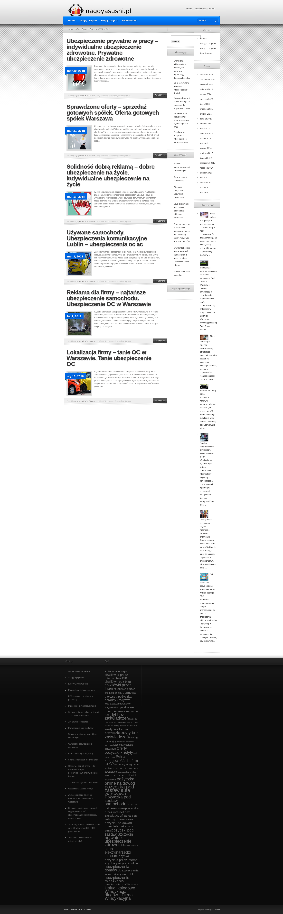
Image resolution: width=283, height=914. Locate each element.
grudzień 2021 (206, 109)
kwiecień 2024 (206, 89)
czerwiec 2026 (206, 74)
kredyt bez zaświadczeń (117, 716)
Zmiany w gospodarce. (78, 722)
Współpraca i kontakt (205, 9)
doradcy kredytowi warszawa (117, 701)
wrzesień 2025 (206, 84)
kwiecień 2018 (206, 133)
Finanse (71, 20)
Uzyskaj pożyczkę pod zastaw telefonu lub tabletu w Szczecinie (181, 211)
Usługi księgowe (120, 888)
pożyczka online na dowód (120, 781)
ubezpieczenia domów (117, 868)
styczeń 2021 (206, 114)
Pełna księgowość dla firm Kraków (121, 760)
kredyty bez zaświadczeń (122, 734)
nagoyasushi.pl (80, 95)
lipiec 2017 (205, 178)
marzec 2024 (205, 94)
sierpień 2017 (206, 173)
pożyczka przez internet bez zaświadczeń (122, 811)
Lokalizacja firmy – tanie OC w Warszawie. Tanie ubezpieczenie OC (108, 358)
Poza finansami (129, 20)
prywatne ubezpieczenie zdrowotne (118, 841)
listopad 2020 (206, 119)
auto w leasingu (116, 671)
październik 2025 (207, 79)
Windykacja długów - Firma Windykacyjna (119, 895)
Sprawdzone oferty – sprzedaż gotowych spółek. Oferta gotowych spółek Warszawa (112, 112)
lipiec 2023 (205, 104)
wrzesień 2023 (206, 99)
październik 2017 (207, 163)
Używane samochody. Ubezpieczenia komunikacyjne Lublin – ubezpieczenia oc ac (106, 238)
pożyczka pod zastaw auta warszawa (119, 790)
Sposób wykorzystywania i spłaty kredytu (182, 167)
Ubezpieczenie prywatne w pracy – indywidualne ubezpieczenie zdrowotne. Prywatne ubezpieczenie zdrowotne (112, 49)
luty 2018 (204, 143)
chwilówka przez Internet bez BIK (116, 676)
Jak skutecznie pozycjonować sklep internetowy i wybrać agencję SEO (182, 120)
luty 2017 (204, 192)
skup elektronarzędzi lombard (118, 852)
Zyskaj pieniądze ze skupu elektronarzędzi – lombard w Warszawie (81, 798)
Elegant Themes (213, 910)
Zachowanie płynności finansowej (83, 782)
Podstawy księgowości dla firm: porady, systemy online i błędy (207, 450)
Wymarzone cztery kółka (79, 671)
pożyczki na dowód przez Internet (118, 824)
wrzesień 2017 (206, 168)
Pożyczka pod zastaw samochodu (118, 800)
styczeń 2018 (206, 148)
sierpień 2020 (206, 124)
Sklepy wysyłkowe (76, 677)
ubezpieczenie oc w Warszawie (121, 884)
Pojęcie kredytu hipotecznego (81, 690)
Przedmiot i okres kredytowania (82, 706)
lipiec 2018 (205, 129)
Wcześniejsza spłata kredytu (81, 789)
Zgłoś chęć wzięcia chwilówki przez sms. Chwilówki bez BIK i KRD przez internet (84, 828)
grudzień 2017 (206, 153)
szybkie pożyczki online (121, 863)
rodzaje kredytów (131, 845)
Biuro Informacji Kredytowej (80, 753)
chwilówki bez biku (118, 681)
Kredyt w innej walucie (78, 684)
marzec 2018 (205, 138)
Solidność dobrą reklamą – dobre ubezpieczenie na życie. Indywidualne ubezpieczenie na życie (110, 175)
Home (189, 9)
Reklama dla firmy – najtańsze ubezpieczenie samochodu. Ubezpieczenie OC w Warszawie (108, 298)
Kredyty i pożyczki (88, 20)
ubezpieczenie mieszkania (117, 879)
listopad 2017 (206, 158)
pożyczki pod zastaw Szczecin (119, 832)
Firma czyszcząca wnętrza (207, 340)
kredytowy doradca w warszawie (124, 726)
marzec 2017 (205, 187)
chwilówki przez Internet (118, 687)
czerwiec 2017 (206, 183)
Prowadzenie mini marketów (81, 728)
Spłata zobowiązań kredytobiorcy (83, 760)
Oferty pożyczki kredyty (119, 750)
